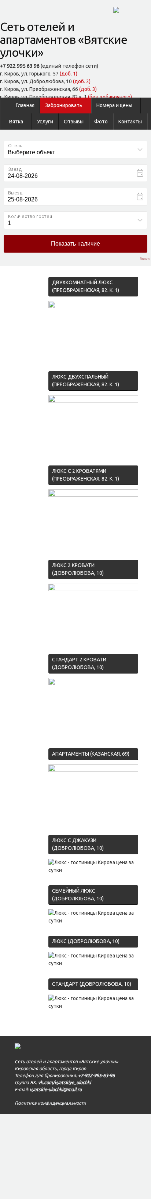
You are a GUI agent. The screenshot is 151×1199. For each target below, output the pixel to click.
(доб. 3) (88, 89)
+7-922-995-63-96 (96, 1075)
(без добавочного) (110, 97)
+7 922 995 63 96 (20, 66)
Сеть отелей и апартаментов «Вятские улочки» (63, 39)
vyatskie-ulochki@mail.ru (56, 1089)
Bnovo (145, 259)
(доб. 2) (82, 81)
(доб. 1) (68, 74)
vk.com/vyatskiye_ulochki (64, 1082)
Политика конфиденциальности (50, 1102)
